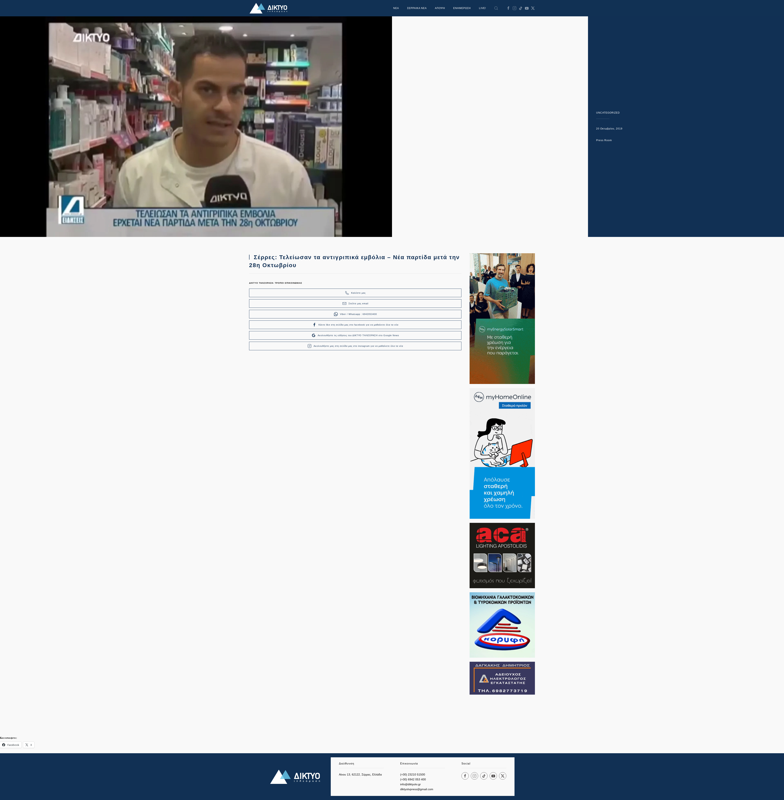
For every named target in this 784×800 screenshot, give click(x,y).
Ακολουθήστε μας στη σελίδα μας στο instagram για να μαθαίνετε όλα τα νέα (358, 346)
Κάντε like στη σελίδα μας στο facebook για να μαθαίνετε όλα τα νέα (358, 325)
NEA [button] (396, 8)
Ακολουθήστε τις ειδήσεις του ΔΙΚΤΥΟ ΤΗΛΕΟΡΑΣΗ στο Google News (358, 335)
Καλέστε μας (358, 293)
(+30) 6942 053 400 (413, 779)
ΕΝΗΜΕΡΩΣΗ (462, 8)
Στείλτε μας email (358, 303)
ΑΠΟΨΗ (440, 8)
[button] (496, 8)
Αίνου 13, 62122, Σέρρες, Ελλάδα (360, 774)
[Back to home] (269, 8)
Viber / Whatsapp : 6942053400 (358, 314)
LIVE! (482, 8)
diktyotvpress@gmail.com (416, 789)
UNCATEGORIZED (608, 112)
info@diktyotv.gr (410, 784)
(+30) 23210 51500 (412, 774)
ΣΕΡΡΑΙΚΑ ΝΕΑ (417, 8)
